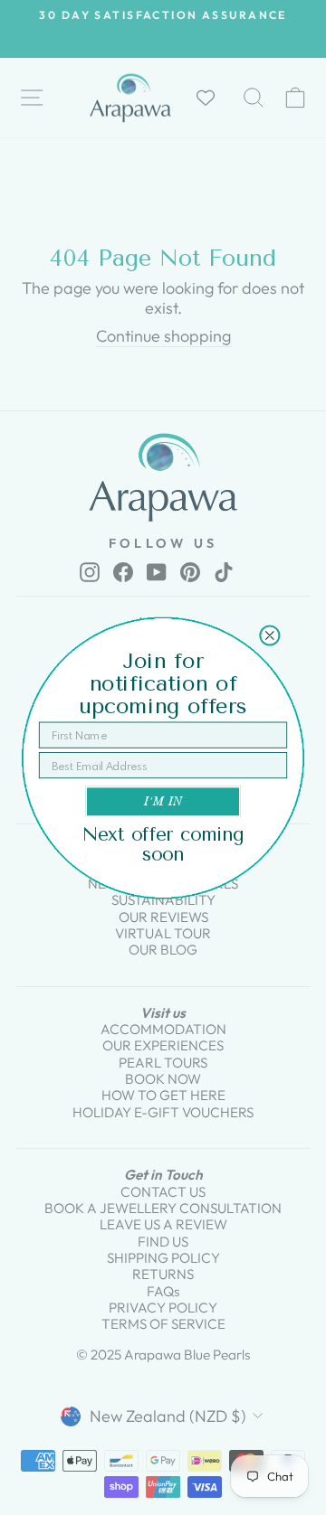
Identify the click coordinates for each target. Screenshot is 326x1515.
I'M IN (163, 801)
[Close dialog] (269, 635)
